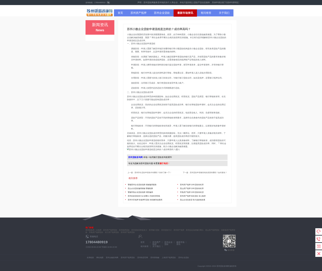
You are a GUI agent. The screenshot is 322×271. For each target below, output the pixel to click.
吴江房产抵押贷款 (112, 232)
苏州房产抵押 (138, 12)
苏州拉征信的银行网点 (195, 230)
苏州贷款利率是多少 (139, 230)
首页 (120, 12)
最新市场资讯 (185, 12)
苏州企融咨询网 (112, 257)
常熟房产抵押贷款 (96, 232)
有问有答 (206, 12)
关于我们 (224, 12)
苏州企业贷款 (162, 12)
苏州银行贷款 (154, 230)
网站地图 (99, 257)
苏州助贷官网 (142, 257)
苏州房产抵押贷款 (128, 232)
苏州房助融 (154, 257)
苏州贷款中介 (166, 230)
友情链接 (90, 257)
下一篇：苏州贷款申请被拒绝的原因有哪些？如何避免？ (205, 173)
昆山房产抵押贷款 (212, 230)
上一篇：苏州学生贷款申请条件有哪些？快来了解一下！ (150, 173)
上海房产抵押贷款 (169, 257)
